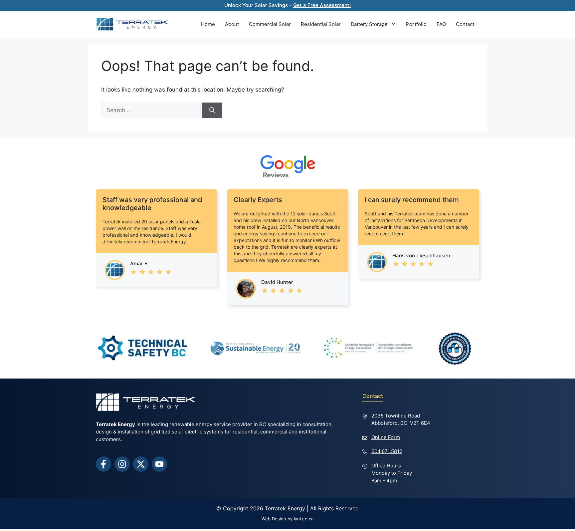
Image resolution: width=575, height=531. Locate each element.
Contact (465, 24)
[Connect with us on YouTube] (159, 464)
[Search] (212, 111)
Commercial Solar (270, 24)
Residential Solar (321, 24)
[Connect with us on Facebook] (103, 464)
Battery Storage (369, 24)
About (232, 24)
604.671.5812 (386, 451)
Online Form (385, 437)
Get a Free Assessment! (322, 5)
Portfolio (416, 24)
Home (208, 24)
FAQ (441, 24)
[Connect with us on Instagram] (122, 464)
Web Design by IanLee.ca (287, 518)
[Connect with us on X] (140, 464)
